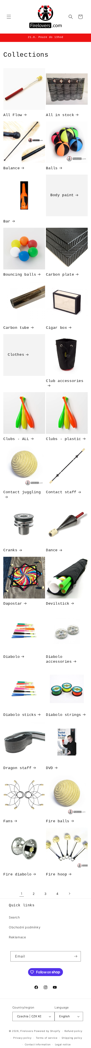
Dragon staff (17, 768)
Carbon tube (16, 328)
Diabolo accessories (59, 659)
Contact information (38, 1044)
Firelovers (26, 1031)
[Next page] (69, 893)
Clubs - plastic (63, 439)
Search (14, 917)
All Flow (12, 115)
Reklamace (17, 937)
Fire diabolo (17, 874)
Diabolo (11, 657)
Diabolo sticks (19, 715)
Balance (11, 168)
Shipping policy (72, 1037)
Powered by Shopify (47, 1031)
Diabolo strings (63, 715)
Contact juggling (22, 492)
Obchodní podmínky (24, 927)
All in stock (60, 115)
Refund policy (73, 1031)
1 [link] (22, 894)
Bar (6, 221)
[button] (9, 17)
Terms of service (46, 1037)
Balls (52, 168)
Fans (8, 821)
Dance (52, 550)
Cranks (10, 550)
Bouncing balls (19, 275)
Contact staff (61, 492)
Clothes (16, 355)
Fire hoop (56, 874)
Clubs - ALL (16, 439)
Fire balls (57, 821)
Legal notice (63, 1044)
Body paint (62, 195)
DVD (49, 768)
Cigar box (56, 328)
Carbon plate (60, 275)
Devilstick (57, 604)
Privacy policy (22, 1037)
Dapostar (12, 604)
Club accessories (64, 381)
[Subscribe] (76, 956)
